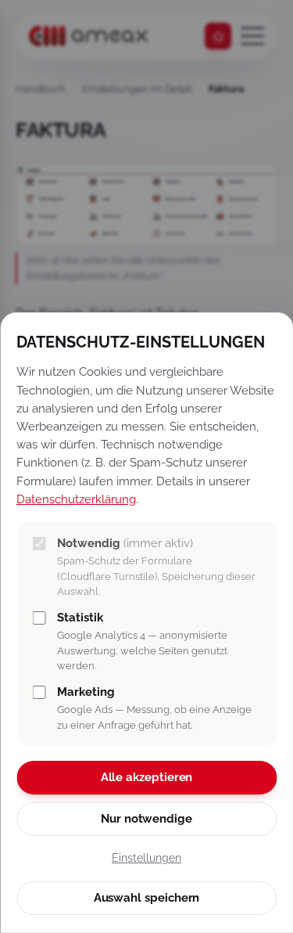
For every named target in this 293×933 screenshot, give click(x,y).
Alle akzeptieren (147, 777)
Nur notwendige (146, 819)
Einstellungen (146, 858)
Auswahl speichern (147, 898)
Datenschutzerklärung (76, 499)
